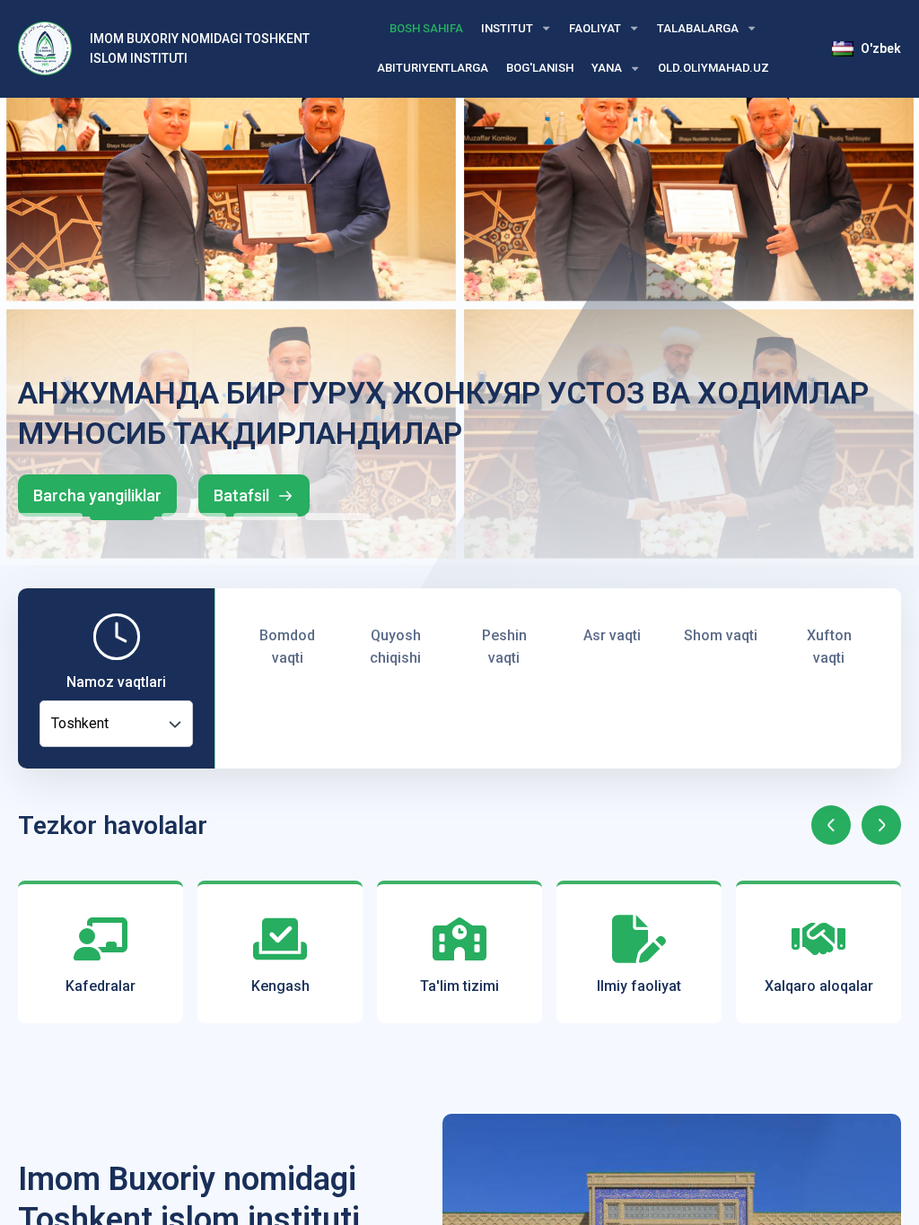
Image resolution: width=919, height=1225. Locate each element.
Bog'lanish (539, 67)
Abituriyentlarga (432, 67)
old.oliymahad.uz (713, 67)
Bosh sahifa (426, 28)
